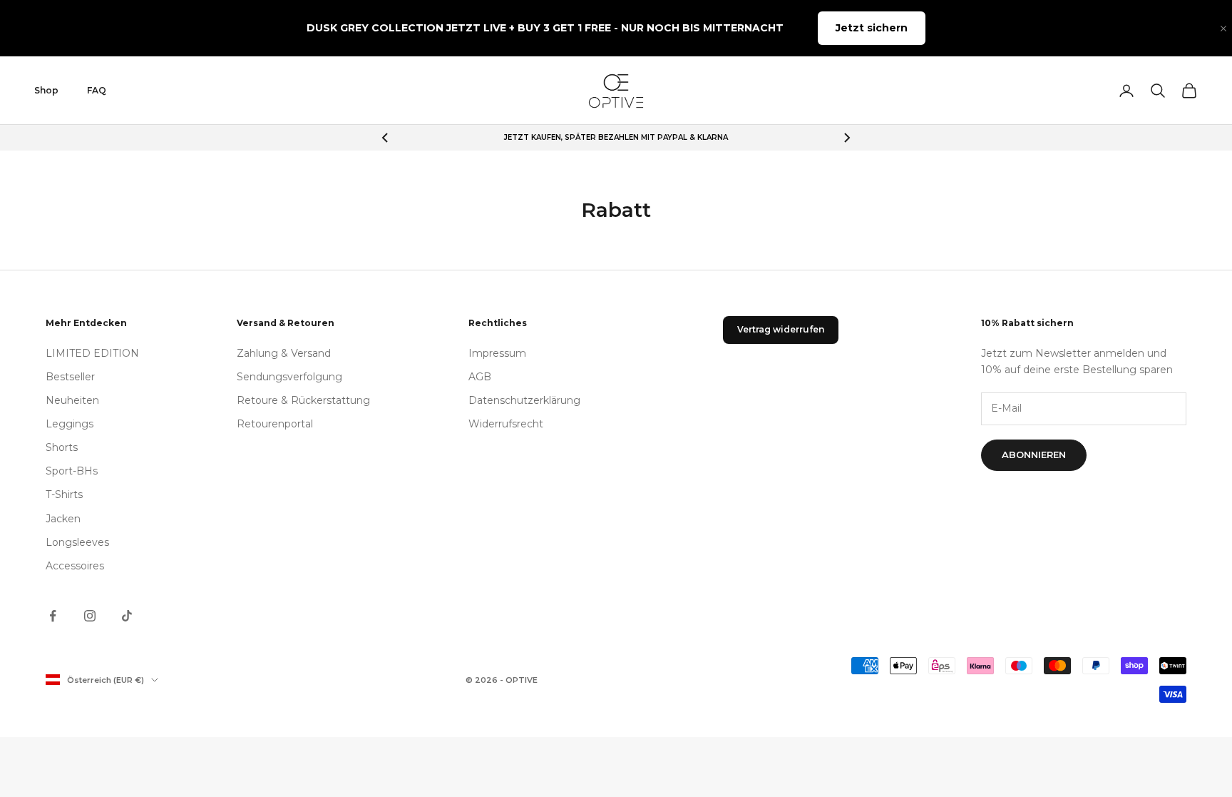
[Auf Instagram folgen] (90, 616)
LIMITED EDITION (92, 353)
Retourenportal (275, 423)
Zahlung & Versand (284, 353)
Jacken (63, 518)
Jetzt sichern (872, 27)
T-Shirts (64, 494)
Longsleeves (77, 542)
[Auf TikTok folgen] (127, 616)
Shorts (62, 447)
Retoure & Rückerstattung (303, 400)
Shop (46, 90)
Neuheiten (72, 400)
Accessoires (75, 565)
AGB (479, 376)
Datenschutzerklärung (524, 400)
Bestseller (70, 376)
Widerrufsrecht (505, 423)
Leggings (69, 423)
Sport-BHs (72, 471)
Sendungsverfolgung (289, 376)
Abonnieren (1034, 454)
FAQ (96, 90)
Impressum (497, 353)
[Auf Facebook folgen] (53, 616)
